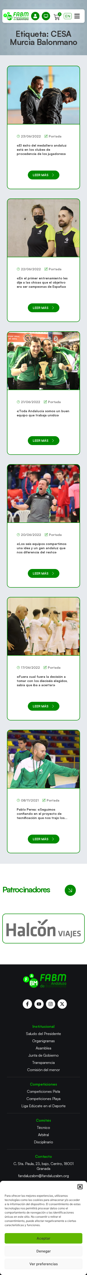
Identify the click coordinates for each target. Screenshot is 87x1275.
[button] (80, 1186)
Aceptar (43, 1238)
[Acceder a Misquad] (35, 16)
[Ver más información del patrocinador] (43, 928)
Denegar (43, 1251)
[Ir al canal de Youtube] (39, 1004)
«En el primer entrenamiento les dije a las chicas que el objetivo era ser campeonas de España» (42, 282)
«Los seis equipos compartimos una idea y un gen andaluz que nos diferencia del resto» (41, 548)
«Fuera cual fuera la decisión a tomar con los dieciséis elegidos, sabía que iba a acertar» (42, 681)
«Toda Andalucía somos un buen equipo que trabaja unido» (43, 413)
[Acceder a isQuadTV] (46, 16)
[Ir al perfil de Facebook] (27, 1004)
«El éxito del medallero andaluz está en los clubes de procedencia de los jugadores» (42, 149)
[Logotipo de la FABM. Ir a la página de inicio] (16, 16)
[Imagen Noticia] (43, 95)
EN (67, 16)
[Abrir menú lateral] (77, 16)
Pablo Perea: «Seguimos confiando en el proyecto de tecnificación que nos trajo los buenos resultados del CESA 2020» (40, 817)
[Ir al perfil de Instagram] (50, 1004)
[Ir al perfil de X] (62, 1004)
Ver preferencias (43, 1264)
